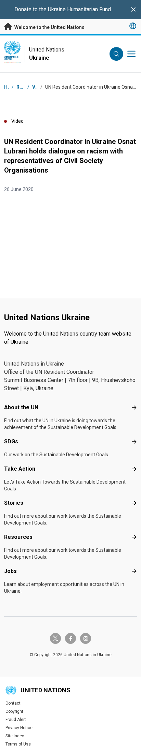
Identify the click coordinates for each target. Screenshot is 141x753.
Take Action (19, 469)
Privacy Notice (19, 727)
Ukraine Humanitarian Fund (79, 9)
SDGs (11, 441)
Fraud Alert (15, 719)
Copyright (14, 711)
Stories (13, 503)
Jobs (10, 571)
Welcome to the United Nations (49, 27)
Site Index (14, 736)
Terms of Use (18, 744)
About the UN (21, 407)
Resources (18, 537)
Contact (13, 703)
